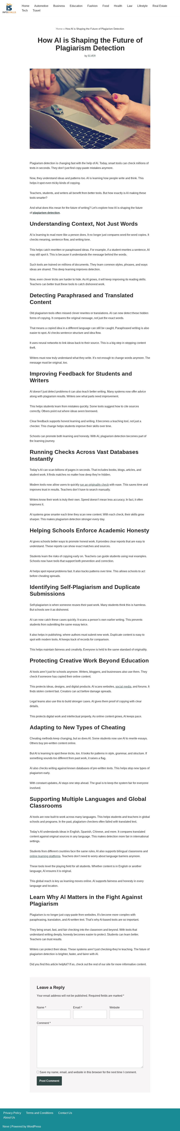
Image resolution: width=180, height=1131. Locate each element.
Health (118, 5)
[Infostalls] (9, 8)
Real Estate (160, 5)
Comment (44, 1022)
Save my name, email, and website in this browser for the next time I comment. (88, 1072)
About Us (9, 1117)
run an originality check (94, 484)
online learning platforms (45, 856)
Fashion (92, 5)
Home (25, 5)
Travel (36, 10)
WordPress (34, 1126)
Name (41, 1007)
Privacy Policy (12, 1112)
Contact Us (65, 1112)
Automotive (41, 5)
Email (77, 1007)
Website (115, 1007)
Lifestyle (142, 5)
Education (76, 5)
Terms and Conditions (39, 1112)
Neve (6, 1126)
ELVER (92, 55)
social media (123, 686)
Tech (25, 10)
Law (129, 5)
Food (105, 5)
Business (59, 5)
